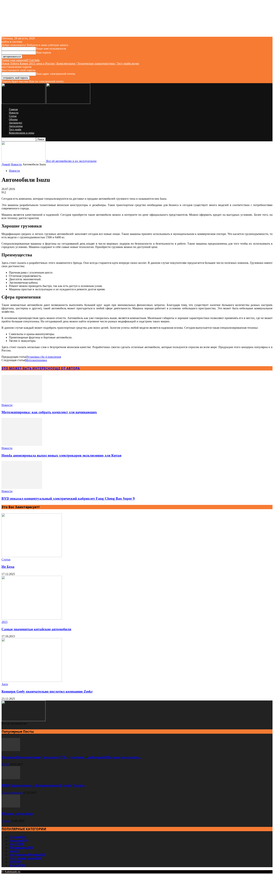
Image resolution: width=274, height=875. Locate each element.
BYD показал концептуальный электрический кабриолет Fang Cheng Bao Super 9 (68, 498)
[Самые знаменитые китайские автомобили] (31, 618)
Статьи (13, 116)
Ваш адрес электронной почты (55, 73)
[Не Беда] (31, 556)
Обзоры (13, 119)
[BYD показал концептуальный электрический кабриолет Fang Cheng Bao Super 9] (21, 487)
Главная (13, 109)
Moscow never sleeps (17, 814)
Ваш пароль (43, 52)
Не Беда (7, 567)
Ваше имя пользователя (51, 48)
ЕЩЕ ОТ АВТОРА (66, 368)
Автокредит (15, 122)
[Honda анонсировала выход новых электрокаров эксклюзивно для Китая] (21, 444)
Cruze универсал (12, 792)
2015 (4, 621)
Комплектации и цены (21, 132)
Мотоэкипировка (36, 360)
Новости (13, 112)
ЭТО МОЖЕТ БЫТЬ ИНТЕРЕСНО (27, 368)
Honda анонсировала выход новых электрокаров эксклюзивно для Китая (61, 455)
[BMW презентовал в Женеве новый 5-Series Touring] (10, 778)
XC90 (5, 764)
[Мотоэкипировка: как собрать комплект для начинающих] (21, 401)
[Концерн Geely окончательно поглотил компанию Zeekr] (31, 680)
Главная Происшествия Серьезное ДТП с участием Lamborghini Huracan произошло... (71, 757)
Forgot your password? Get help (20, 60)
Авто (4, 684)
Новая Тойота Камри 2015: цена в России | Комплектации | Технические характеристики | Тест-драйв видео (70, 63)
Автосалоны (16, 126)
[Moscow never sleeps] (10, 806)
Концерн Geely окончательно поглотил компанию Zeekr (47, 691)
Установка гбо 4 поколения (43, 356)
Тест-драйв (15, 129)
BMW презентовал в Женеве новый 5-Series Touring (43, 785)
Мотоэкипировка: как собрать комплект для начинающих (49, 412)
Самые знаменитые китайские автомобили (36, 629)
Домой (5, 164)
